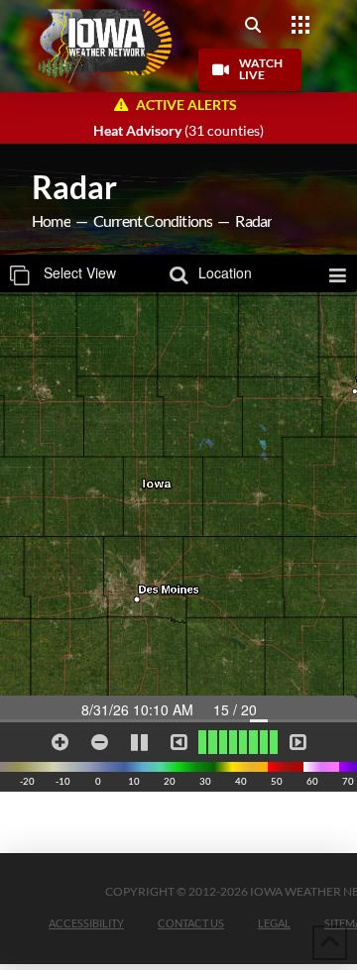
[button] (253, 25)
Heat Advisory (137, 130)
